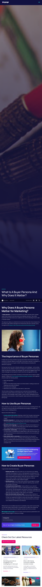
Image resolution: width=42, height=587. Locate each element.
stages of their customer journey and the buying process (22, 325)
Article (4, 289)
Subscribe (34, 525)
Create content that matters (11, 415)
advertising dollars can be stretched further (16, 423)
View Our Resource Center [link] (9, 541)
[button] (39, 2)
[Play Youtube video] (21, 340)
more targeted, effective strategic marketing (22, 376)
